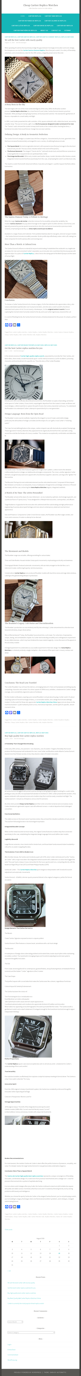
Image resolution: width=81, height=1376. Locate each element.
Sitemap (67, 30)
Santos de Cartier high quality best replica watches (25, 1176)
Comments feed (13, 1355)
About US (44, 30)
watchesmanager (21, 42)
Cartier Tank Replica (53, 16)
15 (59, 1253)
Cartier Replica (34, 16)
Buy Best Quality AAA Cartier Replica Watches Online (24, 1298)
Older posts (8, 1229)
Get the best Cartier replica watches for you (23, 348)
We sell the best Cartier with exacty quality (23, 40)
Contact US (56, 30)
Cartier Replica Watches (45, 332)
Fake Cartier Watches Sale (27, 335)
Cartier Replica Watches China (46, 702)
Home (23, 16)
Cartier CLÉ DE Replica (21, 26)
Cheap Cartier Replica (11, 335)
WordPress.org (12, 1360)
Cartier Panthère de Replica (25, 30)
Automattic (61, 1372)
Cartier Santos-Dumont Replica (48, 37)
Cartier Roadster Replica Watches (30, 345)
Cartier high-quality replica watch (32, 356)
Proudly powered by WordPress (27, 1372)
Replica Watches (67, 37)
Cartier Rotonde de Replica (29, 21)
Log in (9, 1344)
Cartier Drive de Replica (43, 26)
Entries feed (11, 1350)
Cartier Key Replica (65, 26)
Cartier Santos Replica (26, 37)
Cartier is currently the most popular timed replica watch (26, 1303)
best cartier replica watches (18, 332)
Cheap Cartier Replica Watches (40, 5)
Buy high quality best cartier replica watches (24, 736)
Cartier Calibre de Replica (55, 21)
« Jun (9, 1271)
